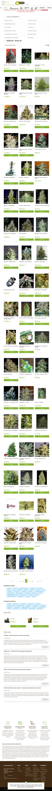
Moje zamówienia (29, 775)
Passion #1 (9, 589)
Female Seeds (35, 605)
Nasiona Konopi (44, 771)
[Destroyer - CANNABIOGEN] (11, 196)
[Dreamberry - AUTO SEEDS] (26, 477)
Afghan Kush (34, 593)
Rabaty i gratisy (36, 769)
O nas (19, 769)
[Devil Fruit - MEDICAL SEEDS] (26, 196)
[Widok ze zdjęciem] (45, 45)
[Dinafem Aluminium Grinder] (11, 281)
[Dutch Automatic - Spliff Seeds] (42, 534)
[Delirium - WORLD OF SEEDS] (42, 140)
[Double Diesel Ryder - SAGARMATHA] (11, 421)
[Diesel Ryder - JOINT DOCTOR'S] (26, 253)
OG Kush (43, 589)
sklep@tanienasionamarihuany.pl (8, 4)
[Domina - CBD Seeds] (11, 365)
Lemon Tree (32, 589)
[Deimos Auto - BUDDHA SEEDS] (11, 112)
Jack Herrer (30, 591)
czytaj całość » (45, 646)
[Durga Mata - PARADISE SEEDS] (11, 534)
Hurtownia (20, 771)
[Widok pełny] (48, 45)
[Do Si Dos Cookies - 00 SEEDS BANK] (26, 309)
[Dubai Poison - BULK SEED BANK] (42, 477)
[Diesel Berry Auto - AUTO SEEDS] (42, 224)
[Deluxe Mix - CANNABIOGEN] (11, 168)
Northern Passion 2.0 (24, 588)
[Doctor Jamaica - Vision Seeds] (42, 309)
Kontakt (27, 772)
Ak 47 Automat (16, 591)
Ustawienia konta (29, 774)
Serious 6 (9, 588)
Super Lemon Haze (19, 593)
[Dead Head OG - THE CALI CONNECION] (42, 56)
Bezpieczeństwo (36, 771)
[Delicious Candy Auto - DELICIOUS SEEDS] (26, 140)
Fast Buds (9, 603)
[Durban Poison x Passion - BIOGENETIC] (42, 506)
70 (38, 581)
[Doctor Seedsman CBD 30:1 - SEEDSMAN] (26, 337)
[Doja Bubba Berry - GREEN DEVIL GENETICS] (42, 337)
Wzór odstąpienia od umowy (36, 779)
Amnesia (38, 589)
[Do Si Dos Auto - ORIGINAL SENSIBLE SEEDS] (11, 309)
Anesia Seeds (23, 603)
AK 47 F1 (40, 593)
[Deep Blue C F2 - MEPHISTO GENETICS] (11, 84)
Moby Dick (20, 589)
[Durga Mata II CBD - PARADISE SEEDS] (26, 534)
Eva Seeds (9, 608)
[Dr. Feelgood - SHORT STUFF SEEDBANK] (26, 449)
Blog (19, 767)
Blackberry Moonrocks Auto (12, 594)
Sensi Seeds (38, 603)
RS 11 (15, 589)
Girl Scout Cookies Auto (39, 591)
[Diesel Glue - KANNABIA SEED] (11, 253)
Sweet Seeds (28, 605)
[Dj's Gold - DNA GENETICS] (26, 281)
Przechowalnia (29, 770)
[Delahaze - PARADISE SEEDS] (26, 112)
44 (20, 581)
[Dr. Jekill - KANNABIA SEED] (42, 449)
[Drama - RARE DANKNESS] (11, 477)
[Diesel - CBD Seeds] (26, 224)
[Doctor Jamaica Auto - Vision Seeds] (11, 337)
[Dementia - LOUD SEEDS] (26, 168)
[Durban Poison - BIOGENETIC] (26, 506)
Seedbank (34, 596)
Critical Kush (23, 591)
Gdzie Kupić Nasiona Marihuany (43, 781)
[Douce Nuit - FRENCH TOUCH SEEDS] (11, 449)
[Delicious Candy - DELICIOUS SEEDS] (11, 140)
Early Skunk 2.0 (33, 588)
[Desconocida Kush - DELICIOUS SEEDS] (42, 168)
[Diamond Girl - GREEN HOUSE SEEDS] (42, 196)
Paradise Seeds (17, 607)
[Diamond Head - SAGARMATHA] (11, 224)
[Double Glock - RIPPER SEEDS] (42, 421)
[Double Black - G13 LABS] (26, 393)
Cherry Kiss (9, 591)
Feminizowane (44, 769)
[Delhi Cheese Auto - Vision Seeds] (42, 112)
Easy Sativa (40, 588)
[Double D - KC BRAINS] (42, 393)
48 (32, 581)
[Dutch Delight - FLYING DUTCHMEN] (26, 562)
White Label (34, 607)
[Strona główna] (20, 3)
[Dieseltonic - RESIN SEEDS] (42, 253)
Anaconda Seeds (42, 607)
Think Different (20, 596)
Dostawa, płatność (35, 773)
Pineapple (26, 589)
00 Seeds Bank (24, 608)
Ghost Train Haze (10, 593)
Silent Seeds (9, 607)
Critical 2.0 (37, 594)
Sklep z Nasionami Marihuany (43, 777)
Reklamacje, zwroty (35, 776)
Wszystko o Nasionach (43, 773)
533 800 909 (5, 2)
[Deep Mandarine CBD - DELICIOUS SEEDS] (26, 84)
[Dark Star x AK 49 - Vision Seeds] (11, 56)
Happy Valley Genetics (26, 607)
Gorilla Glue (28, 596)
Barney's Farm (15, 603)
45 (23, 581)
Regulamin (35, 767)
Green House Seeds (11, 605)
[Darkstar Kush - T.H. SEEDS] (26, 56)
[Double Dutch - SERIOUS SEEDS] (26, 421)
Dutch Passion (43, 605)
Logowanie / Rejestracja (28, 768)
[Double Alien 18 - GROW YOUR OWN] (11, 393)
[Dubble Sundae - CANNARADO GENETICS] (11, 506)
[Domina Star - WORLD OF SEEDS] (42, 365)
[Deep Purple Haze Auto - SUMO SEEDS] (42, 84)
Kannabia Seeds (16, 608)
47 (29, 581)
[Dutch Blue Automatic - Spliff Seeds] (11, 562)
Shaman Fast (15, 588)
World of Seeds (39, 608)
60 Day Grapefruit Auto (11, 596)
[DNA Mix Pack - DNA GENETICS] (42, 281)
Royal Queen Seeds (20, 605)
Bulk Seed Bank (32, 608)
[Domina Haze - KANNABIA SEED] (26, 365)
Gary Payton (27, 593)
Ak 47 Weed (30, 594)
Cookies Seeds (30, 603)
